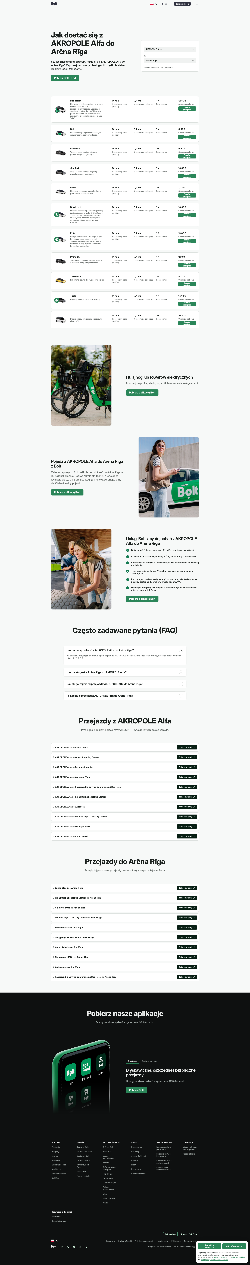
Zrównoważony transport (110, 1168)
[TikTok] (87, 1247)
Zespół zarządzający (108, 1157)
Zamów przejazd (187, 108)
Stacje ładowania (59, 1221)
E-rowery (56, 1156)
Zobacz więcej (185, 747)
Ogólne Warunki (125, 1241)
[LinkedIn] (80, 1247)
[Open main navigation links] (196, 4)
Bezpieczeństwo (191, 1241)
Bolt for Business (59, 1173)
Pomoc (165, 4)
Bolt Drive (56, 1160)
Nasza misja (56, 1216)
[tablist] (143, 1061)
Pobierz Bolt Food (65, 78)
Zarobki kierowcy (84, 1151)
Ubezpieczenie (162, 1241)
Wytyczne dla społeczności (159, 1246)
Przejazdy (56, 1147)
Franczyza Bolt (83, 1176)
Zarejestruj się (182, 4)
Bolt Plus (55, 1178)
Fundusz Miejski (109, 1183)
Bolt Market (56, 1169)
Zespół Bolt (81, 1171)
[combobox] (170, 49)
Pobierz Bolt (136, 1090)
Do (145, 56)
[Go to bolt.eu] (54, 4)
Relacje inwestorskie (108, 1188)
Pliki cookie (176, 1241)
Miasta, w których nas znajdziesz (190, 1148)
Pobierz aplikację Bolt (142, 392)
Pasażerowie (136, 1147)
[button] (181, 650)
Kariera (106, 1163)
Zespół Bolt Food (59, 1165)
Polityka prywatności (144, 1241)
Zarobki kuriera (83, 1160)
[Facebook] (62, 1247)
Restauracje (136, 1169)
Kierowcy (135, 1151)
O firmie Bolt (108, 1147)
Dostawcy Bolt (83, 1156)
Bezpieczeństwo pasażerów (164, 1148)
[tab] (132, 1061)
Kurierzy (134, 1160)
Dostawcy (110, 1241)
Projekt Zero (108, 1174)
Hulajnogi (55, 1151)
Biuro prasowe (109, 1198)
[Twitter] (68, 1247)
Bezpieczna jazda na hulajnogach (164, 1161)
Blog (105, 1194)
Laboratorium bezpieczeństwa (164, 1168)
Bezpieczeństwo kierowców (164, 1155)
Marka (105, 1203)
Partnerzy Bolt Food (83, 1166)
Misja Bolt (107, 1151)
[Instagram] (74, 1247)
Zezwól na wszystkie (209, 1246)
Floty (133, 1165)
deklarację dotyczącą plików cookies (229, 1257)
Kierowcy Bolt (83, 1147)
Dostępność (108, 1178)
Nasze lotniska (189, 1154)
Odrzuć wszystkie (234, 1246)
